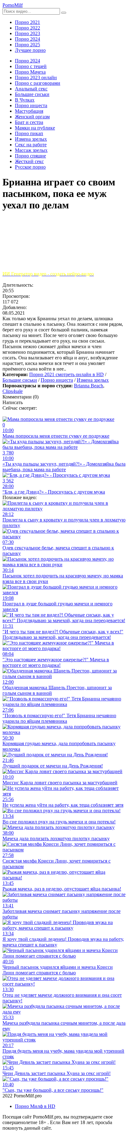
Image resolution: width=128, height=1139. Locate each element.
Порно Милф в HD (35, 1106)
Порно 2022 (27, 27)
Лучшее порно (30, 50)
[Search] (63, 13)
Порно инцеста (57, 380)
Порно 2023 (27, 33)
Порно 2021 (27, 22)
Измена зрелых (93, 380)
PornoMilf (12, 5)
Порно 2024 (27, 39)
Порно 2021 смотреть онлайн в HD (66, 374)
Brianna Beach (88, 385)
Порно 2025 (27, 44)
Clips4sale (12, 391)
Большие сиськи (19, 380)
